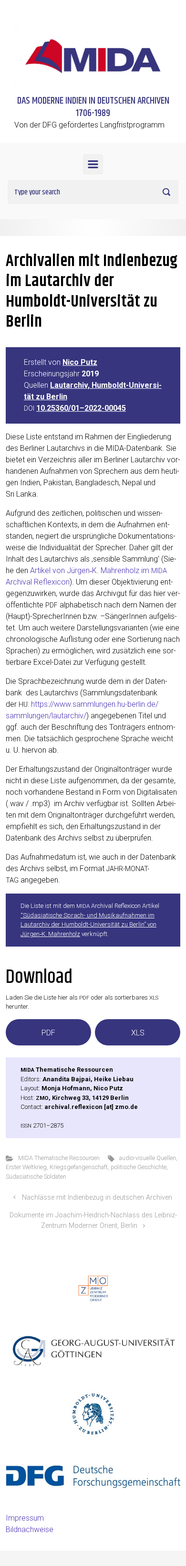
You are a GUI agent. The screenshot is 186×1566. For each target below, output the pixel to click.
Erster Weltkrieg (26, 1167)
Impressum (25, 1518)
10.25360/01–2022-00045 (81, 408)
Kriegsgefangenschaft (79, 1167)
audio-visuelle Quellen (147, 1157)
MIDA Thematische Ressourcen (59, 1157)
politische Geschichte (138, 1167)
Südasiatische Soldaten (36, 1176)
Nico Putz (79, 362)
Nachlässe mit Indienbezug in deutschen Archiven (97, 1197)
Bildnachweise (29, 1529)
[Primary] (93, 164)
